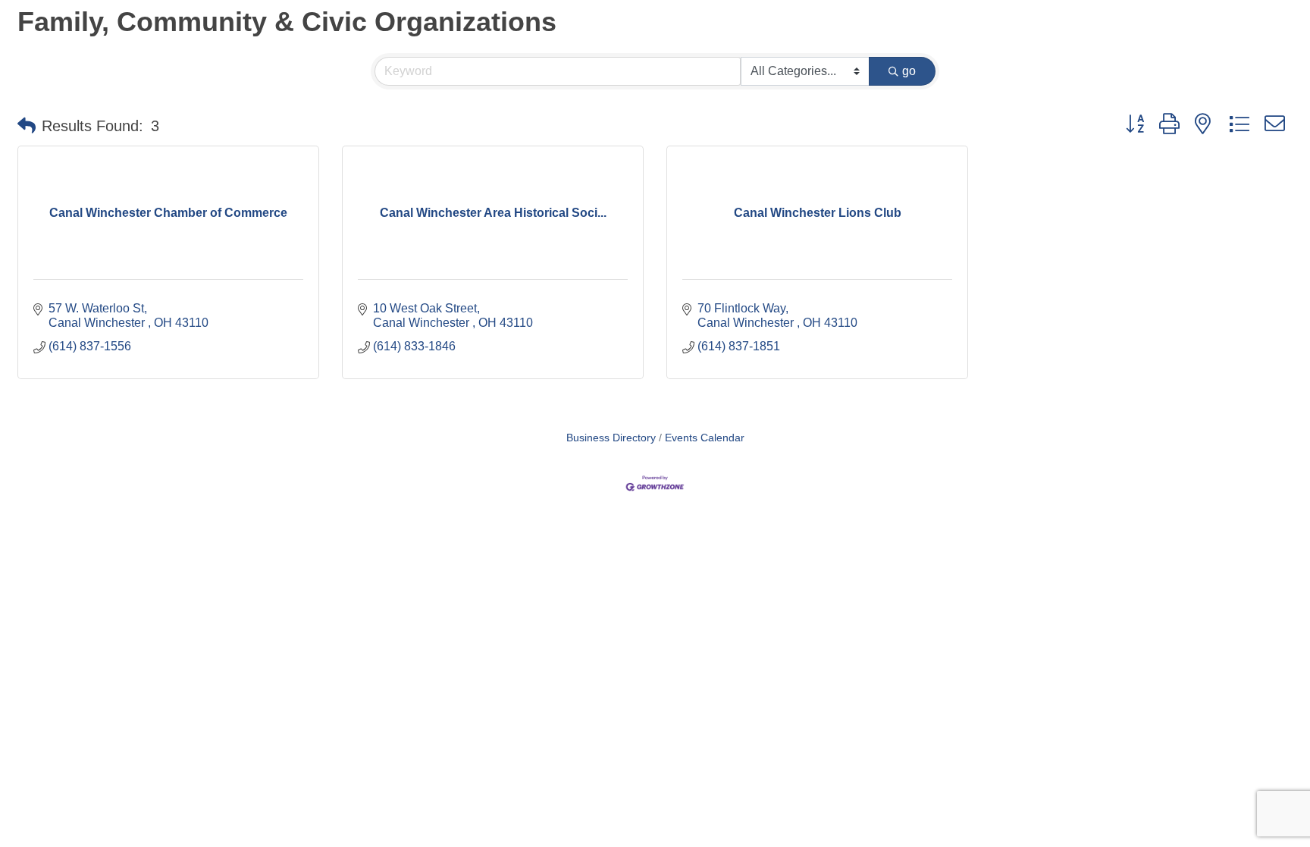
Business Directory (611, 438)
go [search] (909, 70)
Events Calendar (704, 438)
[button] (26, 126)
